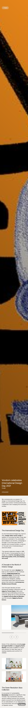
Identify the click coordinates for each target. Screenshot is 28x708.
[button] (11, 637)
